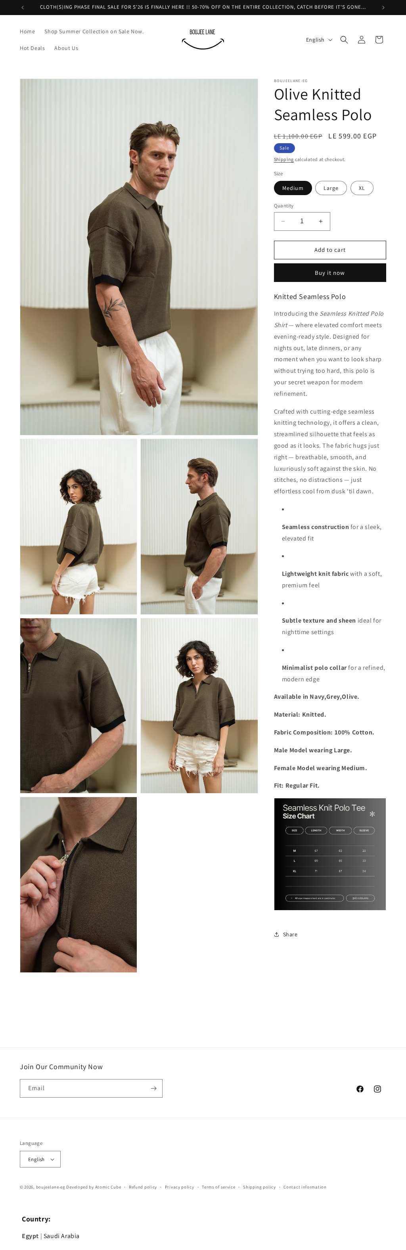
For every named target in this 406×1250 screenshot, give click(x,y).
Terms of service (218, 1187)
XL (362, 188)
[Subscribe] (153, 1088)
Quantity (284, 205)
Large (331, 188)
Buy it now (330, 272)
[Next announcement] (383, 7)
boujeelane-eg (50, 1187)
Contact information (304, 1187)
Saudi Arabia (62, 1236)
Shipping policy (259, 1187)
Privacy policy (179, 1187)
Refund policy (143, 1187)
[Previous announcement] (22, 7)
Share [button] (290, 934)
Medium (293, 188)
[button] (344, 39)
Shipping (284, 159)
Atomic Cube (108, 1187)
